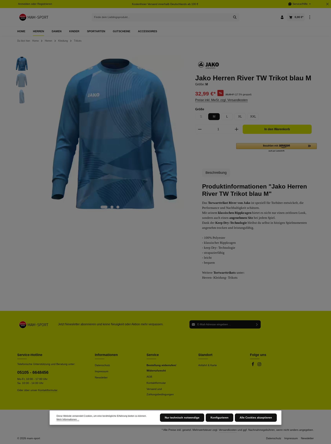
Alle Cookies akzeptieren (256, 417)
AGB (149, 376)
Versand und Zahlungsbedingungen (160, 391)
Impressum (101, 371)
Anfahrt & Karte (207, 365)
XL (240, 116)
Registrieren (44, 4)
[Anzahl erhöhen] (236, 129)
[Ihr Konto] (282, 17)
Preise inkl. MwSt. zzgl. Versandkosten (221, 100)
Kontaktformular (47, 390)
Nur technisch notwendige (182, 417)
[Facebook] (253, 365)
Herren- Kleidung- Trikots (220, 277)
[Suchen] (234, 17)
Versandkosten (228, 429)
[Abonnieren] (257, 324)
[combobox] (161, 17)
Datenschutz (102, 365)
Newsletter (101, 377)
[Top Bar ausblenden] (327, 4)
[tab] (216, 172)
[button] (276, 147)
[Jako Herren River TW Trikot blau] (109, 134)
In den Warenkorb (277, 129)
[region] (100, 134)
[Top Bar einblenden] (310, 17)
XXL (253, 116)
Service (153, 355)
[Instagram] (259, 365)
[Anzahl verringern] (199, 129)
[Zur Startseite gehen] (33, 17)
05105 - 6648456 (32, 372)
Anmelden (24, 4)
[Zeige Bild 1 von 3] (104, 207)
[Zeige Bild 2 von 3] (112, 207)
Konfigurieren (220, 417)
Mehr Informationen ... (68, 419)
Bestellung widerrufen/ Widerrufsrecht (161, 368)
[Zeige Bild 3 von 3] (117, 207)
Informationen (106, 355)
